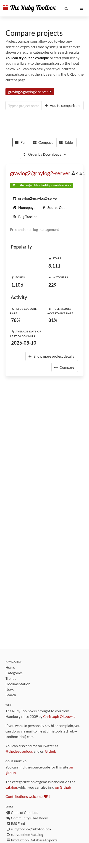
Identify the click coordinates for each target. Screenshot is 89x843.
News (9, 689)
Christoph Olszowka (59, 716)
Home (10, 667)
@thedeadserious (19, 751)
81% (53, 320)
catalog (11, 787)
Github (50, 751)
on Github (63, 787)
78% (15, 320)
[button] (66, 8)
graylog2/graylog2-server (40, 173)
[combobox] (23, 105)
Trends (10, 678)
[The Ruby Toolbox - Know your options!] (29, 8)
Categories (14, 673)
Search (10, 695)
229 (52, 284)
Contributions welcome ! (27, 796)
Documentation (17, 684)
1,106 (17, 284)
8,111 (54, 265)
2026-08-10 (23, 342)
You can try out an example (27, 57)
